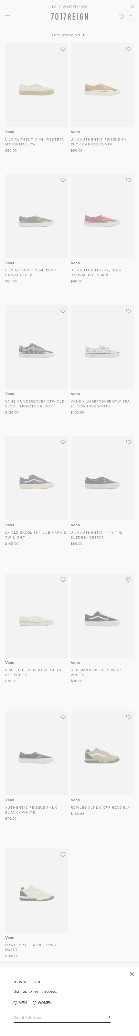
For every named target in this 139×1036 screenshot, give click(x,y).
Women (45, 1003)
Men (23, 1003)
